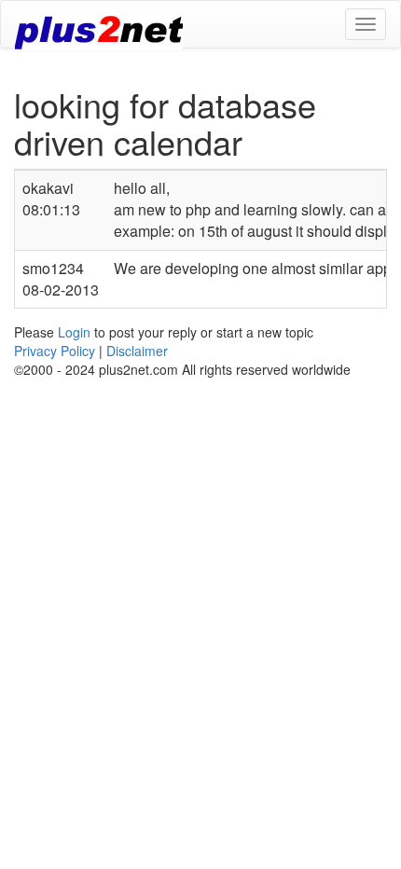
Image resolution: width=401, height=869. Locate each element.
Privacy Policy (54, 350)
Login (74, 332)
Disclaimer (137, 350)
